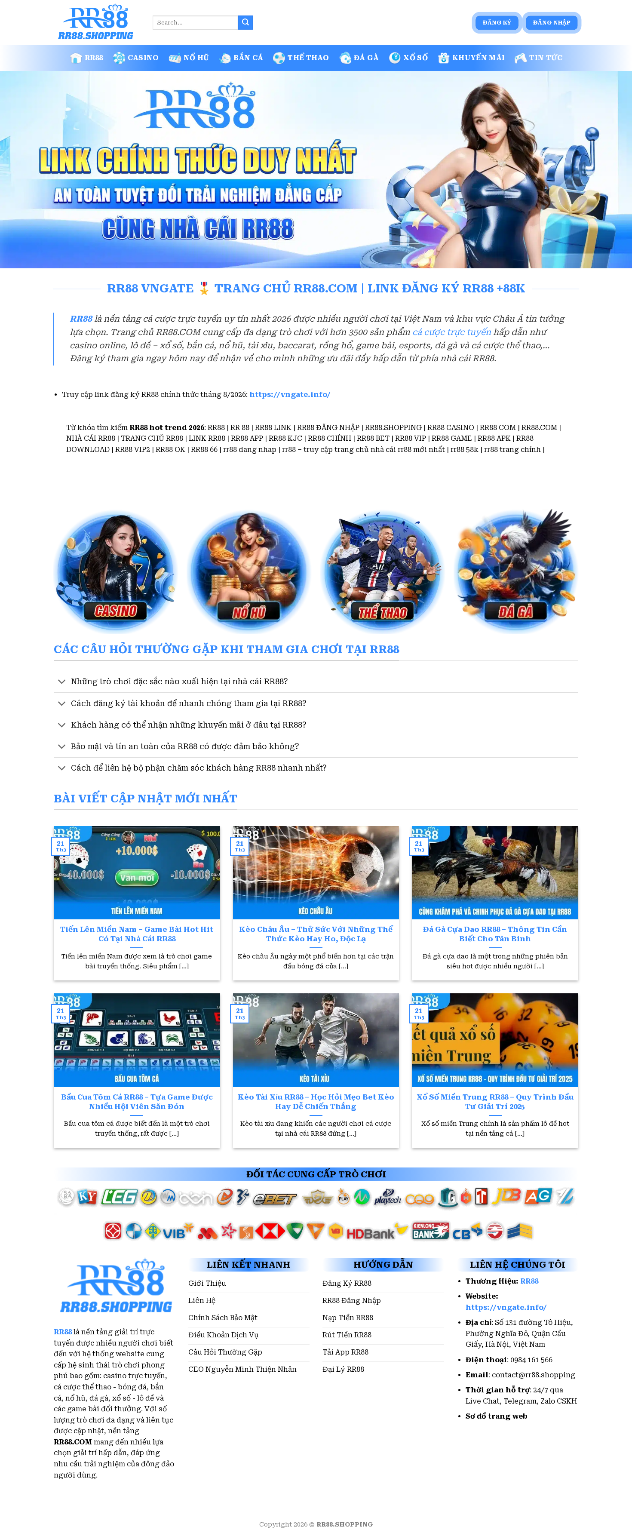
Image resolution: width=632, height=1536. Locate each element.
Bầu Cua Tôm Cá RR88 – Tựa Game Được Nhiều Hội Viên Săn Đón (137, 1102)
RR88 (94, 58)
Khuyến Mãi (478, 58)
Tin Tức (545, 58)
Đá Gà (366, 58)
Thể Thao (308, 58)
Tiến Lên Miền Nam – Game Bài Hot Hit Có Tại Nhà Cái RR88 (136, 934)
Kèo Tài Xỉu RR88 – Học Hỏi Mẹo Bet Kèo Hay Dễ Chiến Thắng (316, 1102)
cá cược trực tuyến (451, 332)
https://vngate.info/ (290, 394)
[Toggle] (62, 682)
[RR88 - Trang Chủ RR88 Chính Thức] (97, 22)
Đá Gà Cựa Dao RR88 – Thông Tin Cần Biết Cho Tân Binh (495, 934)
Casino (143, 58)
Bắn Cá (248, 58)
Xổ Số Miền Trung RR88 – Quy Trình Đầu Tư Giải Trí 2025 (495, 1102)
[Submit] (245, 22)
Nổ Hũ (196, 58)
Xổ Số (415, 58)
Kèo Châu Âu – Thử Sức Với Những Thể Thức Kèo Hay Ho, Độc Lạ (316, 934)
